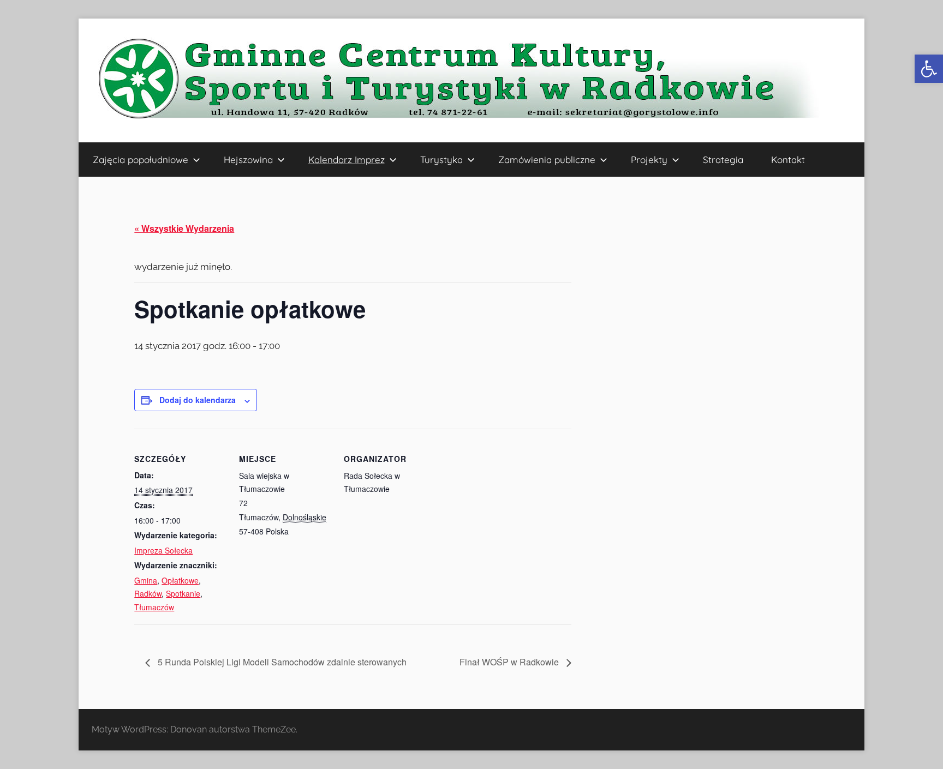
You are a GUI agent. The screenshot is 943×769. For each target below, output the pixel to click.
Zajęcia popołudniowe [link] (140, 159)
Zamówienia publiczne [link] (546, 159)
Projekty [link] (649, 159)
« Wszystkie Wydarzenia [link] (184, 228)
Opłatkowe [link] (180, 580)
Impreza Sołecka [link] (163, 550)
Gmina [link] (145, 580)
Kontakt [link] (788, 159)
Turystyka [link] (441, 159)
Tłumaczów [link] (154, 607)
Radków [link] (148, 593)
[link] (929, 69)
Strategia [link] (723, 159)
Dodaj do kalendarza (197, 399)
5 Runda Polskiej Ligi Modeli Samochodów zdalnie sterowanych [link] (281, 662)
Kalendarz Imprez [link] (346, 159)
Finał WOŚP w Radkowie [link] (510, 662)
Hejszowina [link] (248, 159)
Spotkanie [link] (183, 593)
